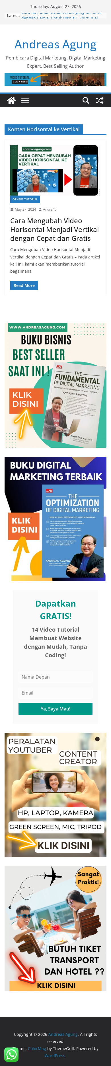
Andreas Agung (55, 44)
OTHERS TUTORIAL (25, 199)
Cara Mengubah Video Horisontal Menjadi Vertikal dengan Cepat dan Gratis (54, 229)
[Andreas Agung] (11, 100)
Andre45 (50, 209)
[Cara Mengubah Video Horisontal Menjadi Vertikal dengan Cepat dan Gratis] (55, 170)
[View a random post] (99, 100)
